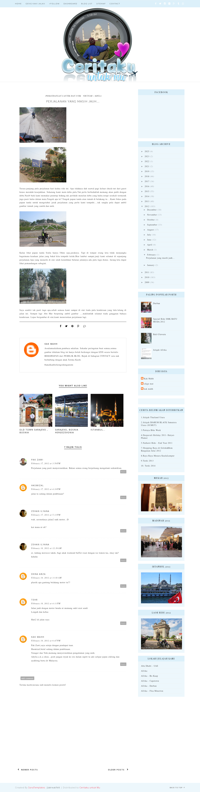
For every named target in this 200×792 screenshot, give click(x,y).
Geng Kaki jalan (35, 3)
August (150, 229)
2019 (147, 171)
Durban (156, 303)
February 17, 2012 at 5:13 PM (45, 514)
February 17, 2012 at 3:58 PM (45, 463)
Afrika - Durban (149, 685)
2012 (147, 206)
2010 (147, 277)
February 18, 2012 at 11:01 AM (46, 577)
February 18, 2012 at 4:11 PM (45, 603)
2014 (147, 196)
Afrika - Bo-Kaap (149, 675)
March (150, 249)
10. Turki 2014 (148, 465)
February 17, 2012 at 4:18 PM (45, 489)
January (150, 265)
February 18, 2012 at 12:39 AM (46, 548)
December (152, 209)
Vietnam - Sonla (92, 95)
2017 (147, 181)
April (149, 244)
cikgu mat (148, 383)
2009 (147, 282)
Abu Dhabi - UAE (149, 665)
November (152, 214)
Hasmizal (37, 485)
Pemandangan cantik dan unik (63, 95)
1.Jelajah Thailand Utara (153, 417)
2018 (147, 176)
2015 (147, 191)
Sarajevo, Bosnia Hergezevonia (66, 431)
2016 (147, 186)
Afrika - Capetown (150, 680)
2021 (147, 166)
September (152, 224)
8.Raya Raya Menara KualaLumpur (158, 455)
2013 (147, 201)
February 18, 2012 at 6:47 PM (45, 640)
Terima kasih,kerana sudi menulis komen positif (42, 684)
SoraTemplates (36, 787)
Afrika (144, 670)
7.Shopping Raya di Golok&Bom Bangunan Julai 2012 (157, 449)
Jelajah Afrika (160, 349)
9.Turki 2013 (147, 460)
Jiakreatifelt (53, 787)
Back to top (176, 787)
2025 (147, 151)
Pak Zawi (37, 459)
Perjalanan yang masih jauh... (160, 257)
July (149, 234)
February (151, 254)
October (151, 219)
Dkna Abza (38, 574)
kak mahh (148, 388)
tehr (34, 599)
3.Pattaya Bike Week (151, 430)
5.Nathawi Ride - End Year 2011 (156, 442)
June (149, 239)
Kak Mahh (51, 343)
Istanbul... (98, 429)
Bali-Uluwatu (159, 334)
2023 (147, 156)
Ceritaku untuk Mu (90, 787)
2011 (147, 272)
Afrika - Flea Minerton (152, 690)
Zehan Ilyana (40, 511)
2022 (147, 161)
